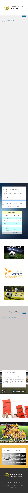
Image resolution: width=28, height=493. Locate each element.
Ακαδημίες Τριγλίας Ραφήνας (11, 189)
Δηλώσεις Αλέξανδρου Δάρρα (11, 450)
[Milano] (14, 7)
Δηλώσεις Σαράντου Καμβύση (11, 377)
